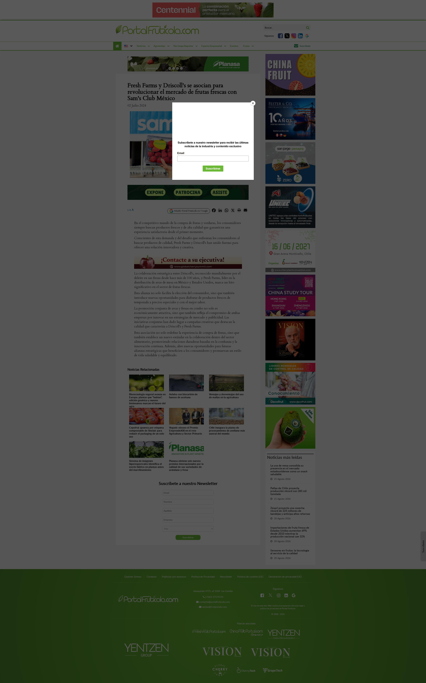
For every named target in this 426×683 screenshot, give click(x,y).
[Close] (252, 103)
